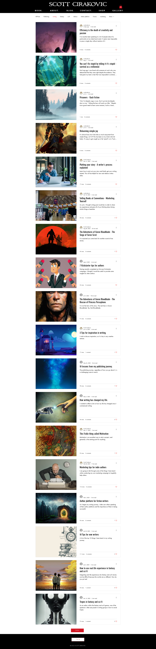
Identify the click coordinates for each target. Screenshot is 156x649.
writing (55, 16)
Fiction (95, 16)
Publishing (46, 16)
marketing (103, 16)
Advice (75, 16)
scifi (69, 16)
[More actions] (117, 26)
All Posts (38, 16)
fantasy (62, 16)
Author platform (85, 16)
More (110, 16)
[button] (120, 6)
